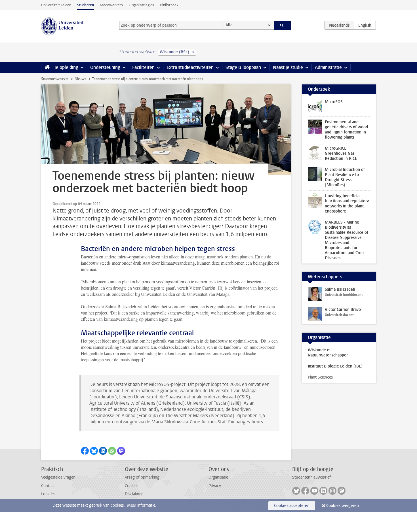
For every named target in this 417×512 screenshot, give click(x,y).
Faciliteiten (143, 67)
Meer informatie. (141, 505)
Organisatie (218, 477)
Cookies (131, 485)
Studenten (85, 5)
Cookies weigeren (342, 505)
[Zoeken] (282, 25)
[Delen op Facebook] (85, 451)
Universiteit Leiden (56, 5)
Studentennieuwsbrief (311, 477)
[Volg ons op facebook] (305, 491)
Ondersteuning (105, 67)
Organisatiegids (141, 5)
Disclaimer (134, 494)
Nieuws (80, 79)
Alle (229, 25)
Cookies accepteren (291, 505)
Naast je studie (288, 67)
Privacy (214, 485)
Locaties (48, 494)
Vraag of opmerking (142, 477)
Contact (48, 485)
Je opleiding (66, 67)
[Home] (46, 67)
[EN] (365, 25)
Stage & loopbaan (243, 67)
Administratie (328, 67)
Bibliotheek (169, 5)
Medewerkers (111, 5)
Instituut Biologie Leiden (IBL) (335, 366)
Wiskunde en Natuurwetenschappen (328, 352)
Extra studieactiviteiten (190, 67)
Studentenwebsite (54, 79)
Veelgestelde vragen (58, 477)
